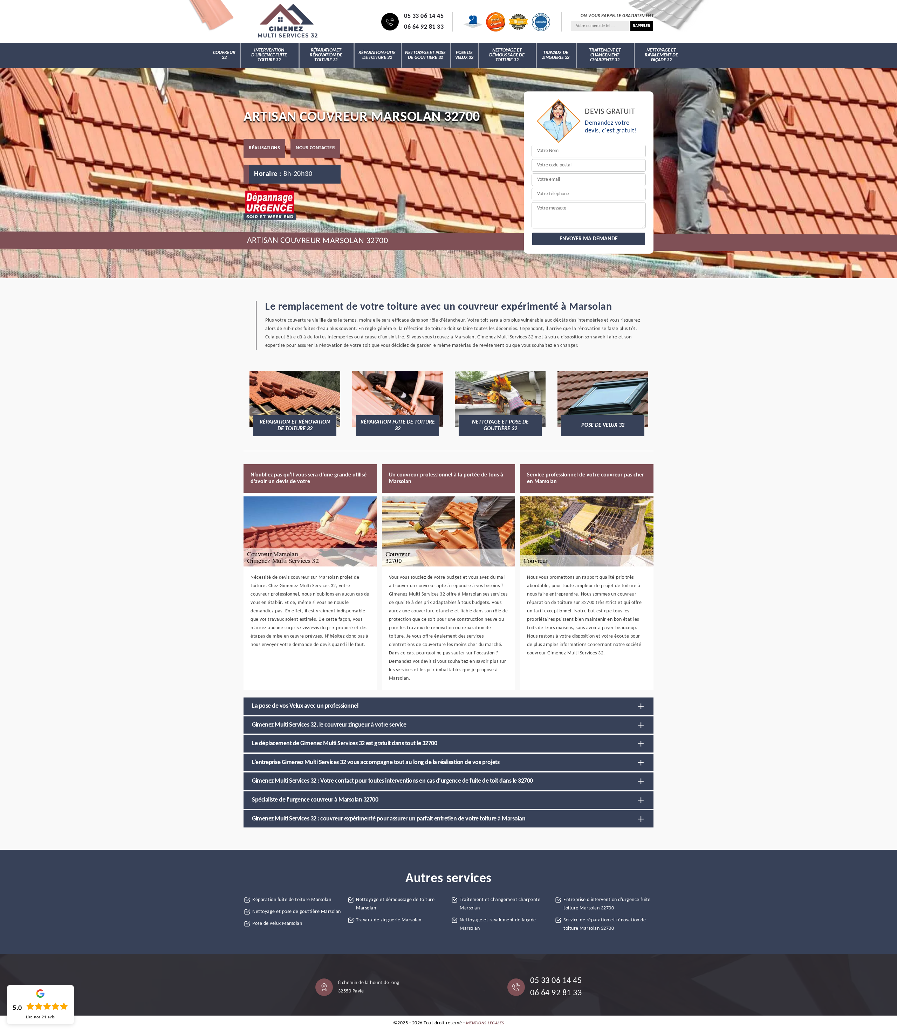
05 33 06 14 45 (424, 16)
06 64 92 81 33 (424, 27)
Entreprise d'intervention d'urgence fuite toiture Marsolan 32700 (607, 904)
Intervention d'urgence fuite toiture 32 (269, 55)
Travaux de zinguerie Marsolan (389, 920)
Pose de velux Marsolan (277, 923)
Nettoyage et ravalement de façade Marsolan (498, 924)
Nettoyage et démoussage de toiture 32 (506, 55)
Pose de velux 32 (464, 55)
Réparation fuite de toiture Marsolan (291, 899)
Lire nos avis (40, 1017)
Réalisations (264, 148)
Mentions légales (485, 1023)
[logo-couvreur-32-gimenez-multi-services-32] (287, 21)
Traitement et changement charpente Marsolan (500, 904)
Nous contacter (315, 148)
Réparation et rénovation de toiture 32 (326, 55)
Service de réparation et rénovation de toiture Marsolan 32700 (604, 924)
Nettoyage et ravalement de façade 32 (661, 55)
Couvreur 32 (224, 55)
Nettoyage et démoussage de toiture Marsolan (395, 904)
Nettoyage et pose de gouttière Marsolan (296, 911)
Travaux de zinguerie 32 (556, 55)
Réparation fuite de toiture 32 (377, 55)
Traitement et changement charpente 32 (605, 55)
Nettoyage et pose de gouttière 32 (425, 55)
